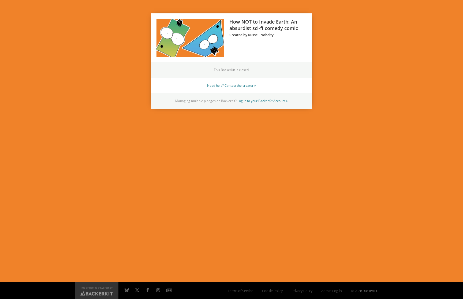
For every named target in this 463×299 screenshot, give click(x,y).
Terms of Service (240, 291)
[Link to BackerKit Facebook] (147, 290)
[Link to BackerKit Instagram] (158, 290)
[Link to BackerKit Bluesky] (127, 290)
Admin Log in (331, 291)
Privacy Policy (302, 291)
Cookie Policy (272, 291)
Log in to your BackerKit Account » (262, 101)
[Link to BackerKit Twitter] (137, 290)
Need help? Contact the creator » (231, 85)
